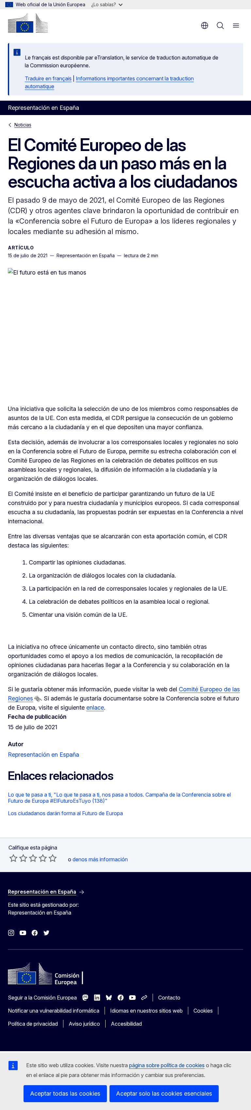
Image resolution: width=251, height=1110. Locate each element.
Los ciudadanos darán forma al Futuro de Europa (65, 813)
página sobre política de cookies (167, 1065)
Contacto (169, 997)
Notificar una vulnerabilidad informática (53, 1010)
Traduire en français (48, 78)
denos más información (100, 859)
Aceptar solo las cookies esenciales (164, 1093)
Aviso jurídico (84, 1023)
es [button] (204, 25)
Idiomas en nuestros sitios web (146, 1010)
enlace (95, 707)
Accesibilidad (126, 1023)
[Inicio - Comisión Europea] (28, 23)
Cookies (203, 1010)
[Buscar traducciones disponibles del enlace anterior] (37, 699)
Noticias (22, 124)
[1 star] (13, 858)
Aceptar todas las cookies (65, 1093)
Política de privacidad (33, 1023)
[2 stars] (18, 858)
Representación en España (43, 754)
